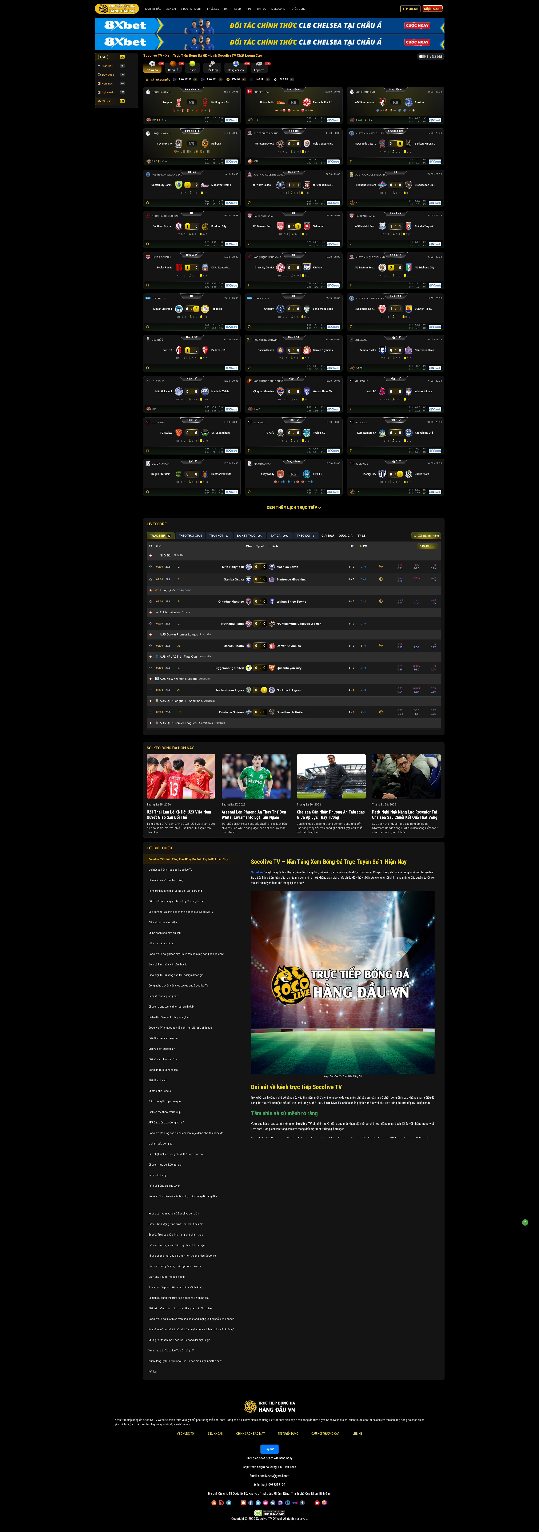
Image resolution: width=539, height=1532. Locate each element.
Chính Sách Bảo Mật (250, 1433)
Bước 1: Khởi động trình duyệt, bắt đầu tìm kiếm (175, 1224)
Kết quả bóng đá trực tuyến (164, 1185)
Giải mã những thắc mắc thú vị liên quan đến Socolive (180, 1308)
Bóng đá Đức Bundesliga (163, 1069)
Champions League (160, 1090)
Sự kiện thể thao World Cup (164, 1112)
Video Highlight (191, 8)
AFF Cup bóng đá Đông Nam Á (166, 1122)
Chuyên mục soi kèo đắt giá (164, 1164)
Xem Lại (171, 8)
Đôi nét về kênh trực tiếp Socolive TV (170, 869)
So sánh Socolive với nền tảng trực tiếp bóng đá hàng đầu (182, 1196)
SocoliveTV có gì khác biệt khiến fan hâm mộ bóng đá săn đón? (186, 954)
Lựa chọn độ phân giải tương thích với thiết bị (174, 1287)
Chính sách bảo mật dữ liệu (164, 932)
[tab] (152, 68)
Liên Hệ (357, 1433)
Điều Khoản (215, 1433)
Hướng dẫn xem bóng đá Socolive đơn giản (173, 1213)
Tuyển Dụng (298, 8)
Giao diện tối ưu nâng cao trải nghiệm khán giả (175, 975)
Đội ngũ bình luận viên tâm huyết (167, 964)
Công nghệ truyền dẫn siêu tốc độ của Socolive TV (178, 985)
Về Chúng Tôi (186, 1433)
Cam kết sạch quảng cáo (163, 996)
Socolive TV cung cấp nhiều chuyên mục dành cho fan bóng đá (185, 1133)
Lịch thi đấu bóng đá (160, 1143)
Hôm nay (113, 83)
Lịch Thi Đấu (153, 8)
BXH (226, 8)
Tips (249, 8)
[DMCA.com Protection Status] (269, 1513)
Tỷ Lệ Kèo (213, 8)
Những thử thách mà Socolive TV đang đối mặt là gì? (179, 1340)
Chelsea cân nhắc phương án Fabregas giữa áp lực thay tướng (331, 815)
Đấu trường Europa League (164, 1101)
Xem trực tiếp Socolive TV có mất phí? (171, 1350)
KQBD (237, 8)
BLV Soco (113, 74)
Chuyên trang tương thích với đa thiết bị (171, 1006)
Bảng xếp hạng (157, 1175)
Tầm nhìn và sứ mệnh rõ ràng (165, 880)
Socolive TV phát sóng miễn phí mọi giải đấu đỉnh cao (180, 1027)
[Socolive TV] (117, 9)
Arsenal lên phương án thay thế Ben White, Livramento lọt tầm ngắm (254, 815)
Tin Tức (261, 8)
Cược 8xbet (432, 8)
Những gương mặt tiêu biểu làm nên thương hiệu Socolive (182, 1255)
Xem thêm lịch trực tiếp (292, 507)
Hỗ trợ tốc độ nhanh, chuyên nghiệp (169, 1017)
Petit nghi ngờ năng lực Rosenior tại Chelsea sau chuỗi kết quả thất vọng (404, 815)
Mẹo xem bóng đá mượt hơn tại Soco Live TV (174, 1266)
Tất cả (113, 101)
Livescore (278, 8)
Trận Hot (113, 65)
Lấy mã (269, 1449)
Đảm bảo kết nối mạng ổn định (166, 1276)
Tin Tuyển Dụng (288, 1433)
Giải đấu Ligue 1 (157, 1080)
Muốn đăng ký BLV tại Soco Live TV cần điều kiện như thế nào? (185, 1361)
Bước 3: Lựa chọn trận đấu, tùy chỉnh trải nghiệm (176, 1245)
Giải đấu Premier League (162, 1038)
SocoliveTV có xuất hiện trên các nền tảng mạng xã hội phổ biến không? (191, 1318)
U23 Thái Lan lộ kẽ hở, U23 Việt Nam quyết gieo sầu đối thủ (179, 815)
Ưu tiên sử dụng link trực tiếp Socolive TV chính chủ (179, 1297)
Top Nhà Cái (410, 8)
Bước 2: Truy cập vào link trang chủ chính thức (176, 1234)
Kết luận (153, 1371)
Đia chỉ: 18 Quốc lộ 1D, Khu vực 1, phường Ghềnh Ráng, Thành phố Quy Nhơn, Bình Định (274, 1494)
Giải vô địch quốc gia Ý (162, 1048)
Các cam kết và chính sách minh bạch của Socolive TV (180, 911)
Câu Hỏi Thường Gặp (325, 1433)
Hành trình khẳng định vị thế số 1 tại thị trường (175, 890)
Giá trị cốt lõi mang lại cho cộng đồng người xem (176, 901)
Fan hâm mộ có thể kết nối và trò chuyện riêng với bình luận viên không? (191, 1329)
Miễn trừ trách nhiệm (160, 943)
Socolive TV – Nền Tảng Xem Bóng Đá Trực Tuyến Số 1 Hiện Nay (188, 859)
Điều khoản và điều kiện (162, 922)
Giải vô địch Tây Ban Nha (162, 1059)
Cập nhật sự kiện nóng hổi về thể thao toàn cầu (176, 1154)
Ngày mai (113, 92)
